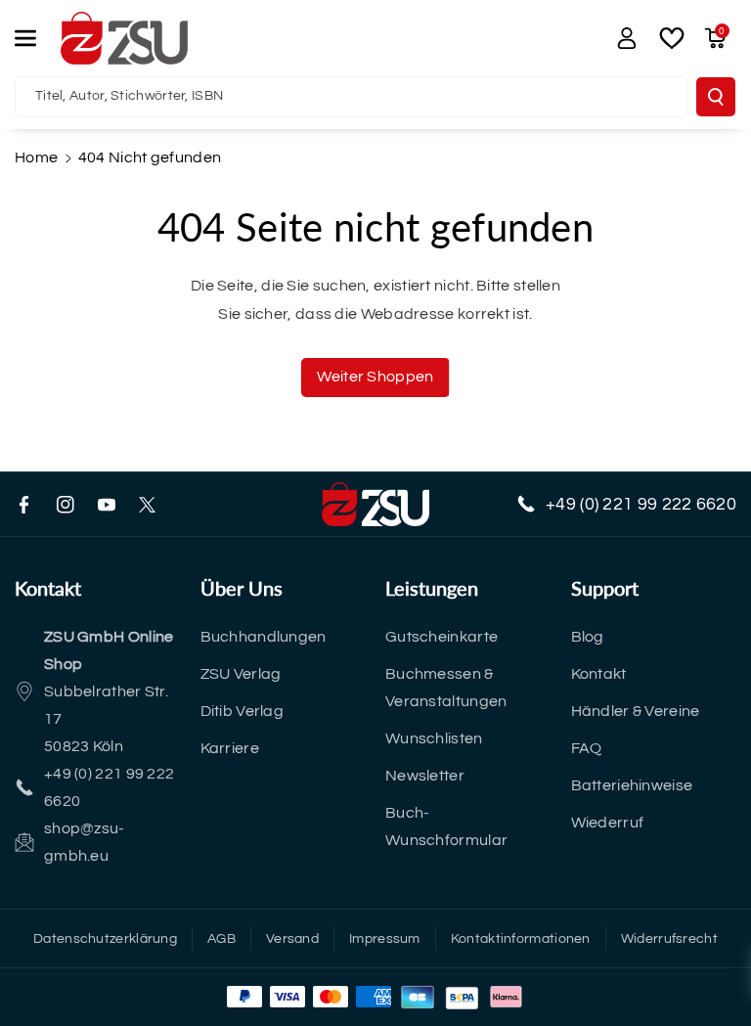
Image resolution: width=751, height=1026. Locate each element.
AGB (221, 939)
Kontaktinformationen (521, 939)
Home (36, 157)
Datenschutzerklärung (105, 939)
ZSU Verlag (241, 674)
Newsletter (424, 775)
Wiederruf (607, 822)
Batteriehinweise (632, 785)
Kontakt (599, 674)
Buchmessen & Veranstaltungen (446, 687)
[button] (36, 38)
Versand (292, 939)
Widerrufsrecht (669, 939)
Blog (587, 637)
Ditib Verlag (242, 711)
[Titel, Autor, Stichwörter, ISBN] (715, 96)
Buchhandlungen (263, 637)
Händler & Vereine (635, 711)
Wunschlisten (434, 738)
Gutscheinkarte (441, 637)
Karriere (229, 748)
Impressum (384, 939)
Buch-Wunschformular (446, 826)
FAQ (586, 748)
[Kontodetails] (626, 38)
